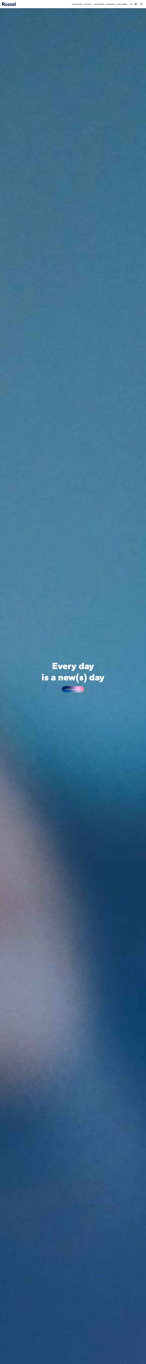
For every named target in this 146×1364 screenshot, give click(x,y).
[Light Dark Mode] (136, 4)
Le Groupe (87, 4)
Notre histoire (99, 4)
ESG (131, 4)
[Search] (141, 4)
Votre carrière (121, 4)
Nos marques (110, 4)
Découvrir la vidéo (73, 689)
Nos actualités (77, 4)
